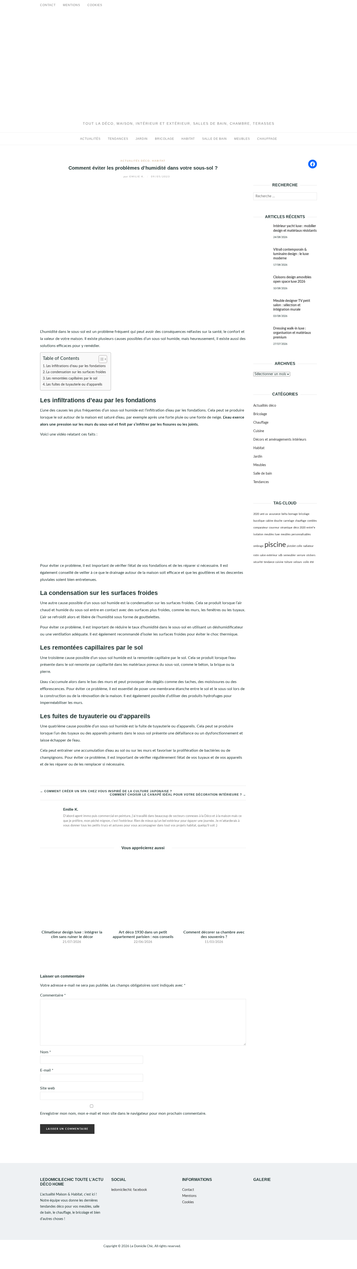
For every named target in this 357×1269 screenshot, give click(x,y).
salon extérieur (268, 555)
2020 (256, 514)
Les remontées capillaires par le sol (71, 378)
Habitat (188, 138)
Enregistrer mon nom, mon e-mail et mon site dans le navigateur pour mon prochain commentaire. (123, 1113)
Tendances (118, 138)
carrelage (288, 520)
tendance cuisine (273, 562)
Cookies (94, 5)
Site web (47, 1088)
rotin (256, 555)
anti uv (264, 514)
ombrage (258, 546)
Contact (48, 5)
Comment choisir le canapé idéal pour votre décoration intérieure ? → (178, 794)
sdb (280, 555)
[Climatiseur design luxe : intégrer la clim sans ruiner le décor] (72, 891)
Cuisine (258, 431)
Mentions (71, 5)
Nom (45, 1052)
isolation (258, 534)
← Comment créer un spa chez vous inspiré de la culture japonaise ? (106, 791)
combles (312, 520)
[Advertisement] (178, 85)
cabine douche (274, 520)
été (312, 562)
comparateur (260, 527)
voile (306, 562)
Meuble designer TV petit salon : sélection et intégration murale (291, 305)
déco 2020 (299, 527)
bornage (293, 514)
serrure (301, 555)
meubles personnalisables (296, 534)
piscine (275, 544)
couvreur (274, 527)
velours (297, 562)
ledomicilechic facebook (129, 1190)
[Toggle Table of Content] (100, 359)
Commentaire (53, 995)
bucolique (259, 520)
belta (284, 514)
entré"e (310, 527)
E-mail (46, 1070)
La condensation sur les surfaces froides (76, 372)
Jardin (142, 138)
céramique (286, 527)
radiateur (308, 546)
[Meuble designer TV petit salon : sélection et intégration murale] (261, 302)
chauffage (300, 520)
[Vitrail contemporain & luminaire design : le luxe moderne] (261, 250)
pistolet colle (294, 546)
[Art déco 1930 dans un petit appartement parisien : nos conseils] (143, 891)
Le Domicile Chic (141, 1246)
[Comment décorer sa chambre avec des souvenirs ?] (214, 891)
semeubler (289, 555)
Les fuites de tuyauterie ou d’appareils (74, 384)
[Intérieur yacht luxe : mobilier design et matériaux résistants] (261, 227)
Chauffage (267, 138)
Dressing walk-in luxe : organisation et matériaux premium (292, 333)
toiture (288, 562)
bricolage (304, 514)
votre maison (71, 339)
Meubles (242, 138)
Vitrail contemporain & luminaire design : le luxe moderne (291, 254)
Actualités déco (135, 161)
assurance (274, 514)
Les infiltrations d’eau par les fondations (76, 366)
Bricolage (164, 138)
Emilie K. (135, 176)
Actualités (90, 138)
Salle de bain (214, 138)
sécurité (258, 562)
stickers (310, 555)
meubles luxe (272, 534)
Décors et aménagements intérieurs (279, 439)
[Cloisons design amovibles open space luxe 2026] (261, 278)
